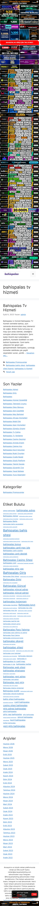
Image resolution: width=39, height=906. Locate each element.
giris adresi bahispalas (14, 708)
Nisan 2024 (8, 801)
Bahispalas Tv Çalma (11, 432)
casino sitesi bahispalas (15, 705)
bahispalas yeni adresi (11, 679)
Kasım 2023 (8, 818)
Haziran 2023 (8, 836)
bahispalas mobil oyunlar (9, 616)
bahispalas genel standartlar (10, 566)
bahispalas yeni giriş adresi (10, 685)
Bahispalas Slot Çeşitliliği (13, 411)
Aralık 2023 (8, 815)
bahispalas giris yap (13, 568)
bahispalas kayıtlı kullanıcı (10, 608)
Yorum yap (10, 372)
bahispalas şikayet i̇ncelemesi (13, 694)
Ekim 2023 (7, 822)
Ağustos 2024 (9, 786)
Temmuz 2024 (9, 790)
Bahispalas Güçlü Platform (14, 461)
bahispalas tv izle (9, 664)
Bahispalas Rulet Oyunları (13, 453)
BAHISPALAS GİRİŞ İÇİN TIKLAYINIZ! (19, 42)
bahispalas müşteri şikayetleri (11, 618)
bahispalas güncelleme (9, 596)
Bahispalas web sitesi (14, 667)
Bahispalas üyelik (11, 691)
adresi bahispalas (9, 510)
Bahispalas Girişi (12, 579)
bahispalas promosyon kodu (13, 638)
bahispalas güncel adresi (16, 592)
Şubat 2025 (8, 765)
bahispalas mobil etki (22, 613)
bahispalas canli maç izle (16, 547)
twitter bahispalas (9, 723)
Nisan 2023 (8, 843)
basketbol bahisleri (8, 702)
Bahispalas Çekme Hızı (12, 446)
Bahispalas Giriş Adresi (11, 576)
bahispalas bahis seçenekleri (13, 524)
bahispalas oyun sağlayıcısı (10, 626)
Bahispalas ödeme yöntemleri (13, 688)
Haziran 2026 (8, 744)
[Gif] (19, 115)
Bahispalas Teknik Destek (13, 464)
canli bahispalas (22, 702)
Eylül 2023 (7, 826)
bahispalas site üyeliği (9, 650)
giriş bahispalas (28, 714)
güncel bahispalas (25, 717)
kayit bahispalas (17, 720)
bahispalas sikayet (13, 641)
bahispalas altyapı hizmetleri (10, 519)
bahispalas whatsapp (14, 670)
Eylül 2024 (7, 783)
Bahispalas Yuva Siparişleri (14, 475)
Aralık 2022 (8, 858)
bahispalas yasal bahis (9, 673)
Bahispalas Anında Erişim (13, 443)
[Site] (19, 71)
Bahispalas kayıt (27, 604)
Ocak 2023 (7, 854)
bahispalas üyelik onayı (26, 691)
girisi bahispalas (10, 711)
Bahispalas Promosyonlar (16, 362)
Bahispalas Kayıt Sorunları (14, 450)
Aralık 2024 (8, 772)
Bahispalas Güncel (14, 585)
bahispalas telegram (25, 656)
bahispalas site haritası (9, 644)
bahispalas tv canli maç (14, 661)
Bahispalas (7, 397)
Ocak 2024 (7, 811)
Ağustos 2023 (9, 829)
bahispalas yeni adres (14, 676)
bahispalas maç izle (10, 610)
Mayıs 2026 (8, 747)
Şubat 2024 (8, 808)
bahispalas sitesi (13, 647)
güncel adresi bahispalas (9, 717)
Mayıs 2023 (8, 840)
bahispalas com (9, 563)
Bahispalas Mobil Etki (12, 421)
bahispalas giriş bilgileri (26, 576)
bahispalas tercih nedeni (9, 659)
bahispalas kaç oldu (25, 608)
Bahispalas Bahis (10, 521)
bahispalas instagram (15, 601)
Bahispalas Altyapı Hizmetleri (15, 418)
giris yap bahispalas (12, 714)
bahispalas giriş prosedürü (10, 582)
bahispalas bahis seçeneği (10, 527)
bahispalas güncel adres (15, 589)
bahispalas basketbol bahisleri (11, 539)
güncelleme (6, 720)
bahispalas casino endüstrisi (10, 556)
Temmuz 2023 (9, 833)
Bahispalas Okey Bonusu (13, 407)
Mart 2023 (7, 847)
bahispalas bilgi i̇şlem (27, 541)
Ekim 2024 (7, 779)
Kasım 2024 (8, 776)
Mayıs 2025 (8, 762)
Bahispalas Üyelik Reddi (13, 457)
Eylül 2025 (7, 754)
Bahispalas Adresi (10, 389)
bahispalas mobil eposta (9, 613)
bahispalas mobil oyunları (24, 616)
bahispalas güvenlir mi (22, 598)
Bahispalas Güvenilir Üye (13, 468)
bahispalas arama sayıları (26, 519)
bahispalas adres (25, 510)
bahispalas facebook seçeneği (25, 563)
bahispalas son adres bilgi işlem (24, 650)
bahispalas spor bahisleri (12, 653)
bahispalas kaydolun (10, 605)
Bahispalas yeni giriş (13, 682)
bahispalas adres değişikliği (25, 513)
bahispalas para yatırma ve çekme (15, 632)
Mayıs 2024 (8, 797)
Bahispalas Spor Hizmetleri (14, 425)
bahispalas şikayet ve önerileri (11, 696)
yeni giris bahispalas (14, 726)
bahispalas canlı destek (15, 553)
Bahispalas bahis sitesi (15, 365)
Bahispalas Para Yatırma (16, 629)
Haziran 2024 (8, 794)
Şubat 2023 (8, 850)
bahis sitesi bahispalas (13, 699)
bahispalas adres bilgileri (10, 513)
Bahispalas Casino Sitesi (18, 559)
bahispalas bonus (12, 544)
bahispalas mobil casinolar (25, 610)
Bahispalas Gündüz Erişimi (14, 429)
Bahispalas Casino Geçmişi (14, 439)
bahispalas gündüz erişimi (23, 596)
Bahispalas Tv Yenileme (13, 436)
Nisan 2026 (8, 751)
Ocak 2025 (7, 769)
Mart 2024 (7, 804)
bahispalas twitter (23, 664)
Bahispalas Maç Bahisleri (13, 414)
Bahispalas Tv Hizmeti (15, 307)
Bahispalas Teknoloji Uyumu (15, 404)
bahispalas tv (22, 659)
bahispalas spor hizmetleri (10, 656)
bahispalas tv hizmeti (23, 369)
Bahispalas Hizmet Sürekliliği (15, 400)
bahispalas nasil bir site (11, 621)
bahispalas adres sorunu (25, 516)
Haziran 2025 (8, 758)
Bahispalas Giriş (10, 393)
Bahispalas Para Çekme (11, 635)
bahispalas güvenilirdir (9, 598)
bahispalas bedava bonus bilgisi (11, 541)
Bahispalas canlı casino (13, 551)
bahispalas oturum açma (11, 624)
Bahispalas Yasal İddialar (13, 471)
